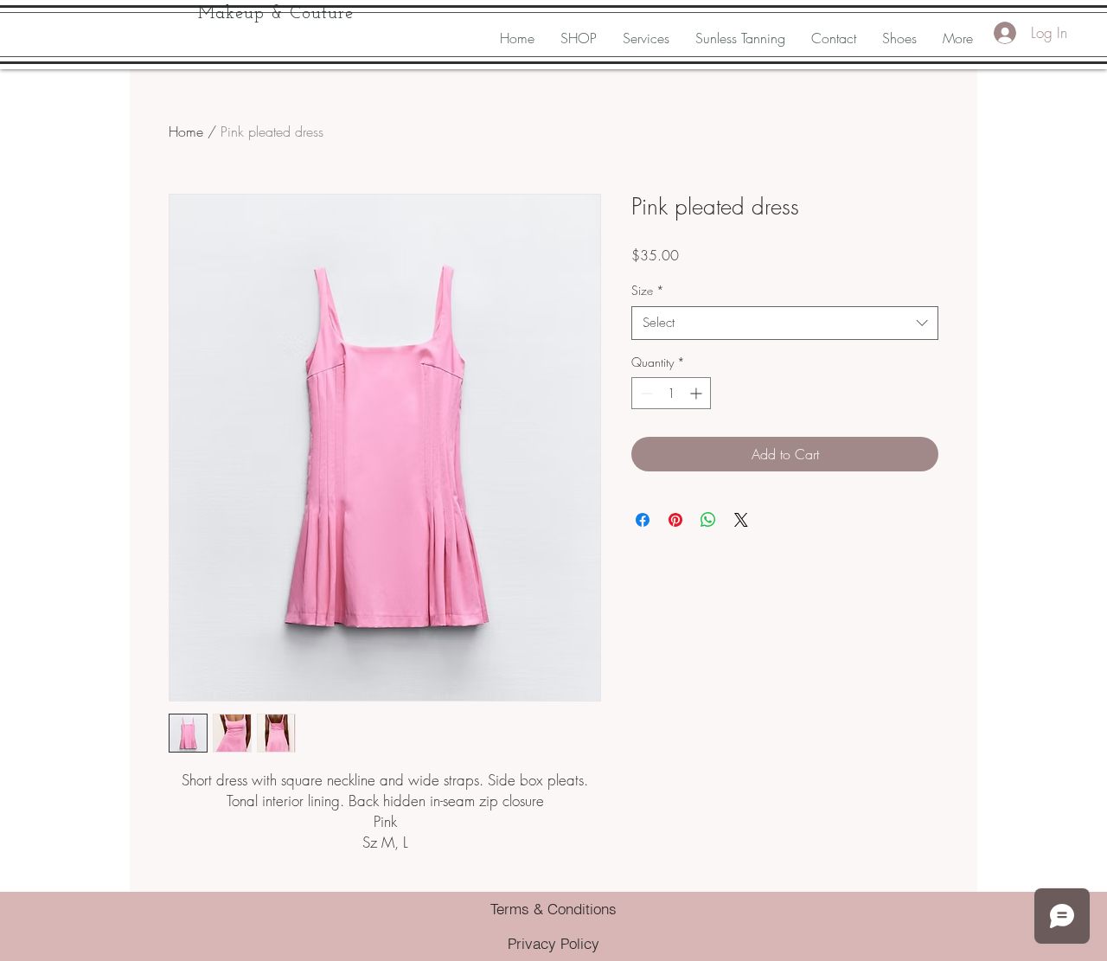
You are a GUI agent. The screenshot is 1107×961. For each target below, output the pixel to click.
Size (647, 290)
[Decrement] (645, 393)
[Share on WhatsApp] (708, 519)
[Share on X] (741, 519)
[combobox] (784, 323)
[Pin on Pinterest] (675, 519)
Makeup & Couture (276, 13)
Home (186, 131)
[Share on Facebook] (642, 519)
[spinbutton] (671, 393)
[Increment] (697, 393)
